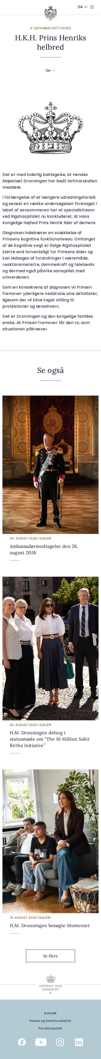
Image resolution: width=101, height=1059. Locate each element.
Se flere (50, 955)
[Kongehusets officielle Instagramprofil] (60, 1043)
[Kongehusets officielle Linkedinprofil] (79, 1043)
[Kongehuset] (50, 13)
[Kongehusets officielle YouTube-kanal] (41, 1043)
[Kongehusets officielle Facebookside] (22, 1043)
